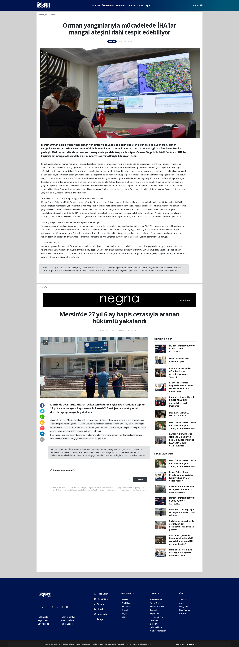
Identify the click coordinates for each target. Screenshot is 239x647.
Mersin (96, 5)
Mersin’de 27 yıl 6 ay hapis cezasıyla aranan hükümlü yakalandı (182, 512)
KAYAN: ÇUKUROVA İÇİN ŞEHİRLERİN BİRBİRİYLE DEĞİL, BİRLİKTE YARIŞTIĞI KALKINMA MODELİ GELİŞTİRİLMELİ (181, 440)
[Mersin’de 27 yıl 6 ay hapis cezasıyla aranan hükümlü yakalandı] (94, 367)
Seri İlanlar (154, 623)
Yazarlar (101, 604)
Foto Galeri (102, 593)
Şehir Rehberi (156, 627)
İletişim (100, 619)
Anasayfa (43, 14)
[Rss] (63, 607)
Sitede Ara (183, 599)
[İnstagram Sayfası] (49, 607)
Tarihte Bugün (156, 617)
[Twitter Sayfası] (44, 607)
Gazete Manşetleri (158, 630)
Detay (181, 644)
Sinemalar (154, 620)
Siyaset (131, 5)
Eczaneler (154, 610)
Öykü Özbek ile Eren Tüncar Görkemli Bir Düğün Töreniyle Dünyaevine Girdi (182, 425)
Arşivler (101, 609)
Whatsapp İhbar (68, 620)
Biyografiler (184, 606)
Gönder (140, 479)
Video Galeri (103, 599)
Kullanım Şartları (68, 617)
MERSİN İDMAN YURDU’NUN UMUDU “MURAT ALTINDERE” (182, 348)
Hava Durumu (156, 599)
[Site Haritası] (68, 607)
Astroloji (182, 613)
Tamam (192, 644)
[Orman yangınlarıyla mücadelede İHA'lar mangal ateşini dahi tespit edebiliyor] (120, 92)
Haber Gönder (67, 623)
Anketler (182, 603)
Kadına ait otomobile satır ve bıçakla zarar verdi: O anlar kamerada (182, 489)
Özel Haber (108, 5)
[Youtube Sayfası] (54, 607)
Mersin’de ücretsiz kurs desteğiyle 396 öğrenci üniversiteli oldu (180, 552)
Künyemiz (102, 614)
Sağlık (140, 5)
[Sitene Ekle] (73, 607)
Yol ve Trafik (155, 603)
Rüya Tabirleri (184, 610)
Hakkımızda (43, 617)
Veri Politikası (43, 623)
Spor (148, 5)
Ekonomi (120, 5)
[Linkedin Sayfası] (58, 607)
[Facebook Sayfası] (39, 607)
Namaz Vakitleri (157, 606)
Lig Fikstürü (155, 613)
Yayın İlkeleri (43, 620)
